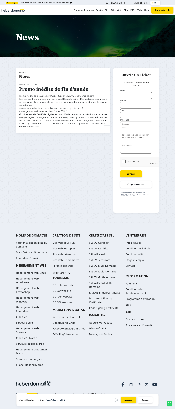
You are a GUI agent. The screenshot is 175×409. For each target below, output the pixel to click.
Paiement (131, 283)
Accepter (129, 400)
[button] (162, 10)
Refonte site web (63, 265)
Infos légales (133, 242)
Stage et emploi (141, 2)
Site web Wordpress (65, 248)
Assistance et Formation (140, 325)
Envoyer (131, 173)
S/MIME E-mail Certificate (104, 292)
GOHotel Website (63, 285)
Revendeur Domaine (28, 258)
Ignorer (145, 400)
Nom (122, 90)
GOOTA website (62, 302)
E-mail (123, 100)
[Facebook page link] (123, 384)
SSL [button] (107, 10)
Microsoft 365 (97, 328)
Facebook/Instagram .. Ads (69, 328)
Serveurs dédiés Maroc (30, 343)
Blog (128, 304)
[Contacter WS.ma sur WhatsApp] (169, 403)
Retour (22, 72)
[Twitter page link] (147, 384)
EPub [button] (139, 10)
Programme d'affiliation (140, 299)
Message (124, 119)
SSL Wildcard (97, 254)
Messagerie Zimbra (100, 334)
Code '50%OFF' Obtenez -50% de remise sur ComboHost (45, 2)
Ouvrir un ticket (135, 319)
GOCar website (62, 291)
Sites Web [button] (116, 10)
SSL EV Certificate (99, 260)
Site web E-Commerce (66, 260)
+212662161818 (117, 2)
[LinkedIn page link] (131, 384)
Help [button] (146, 10)
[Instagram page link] (139, 384)
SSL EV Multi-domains (102, 277)
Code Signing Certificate (103, 308)
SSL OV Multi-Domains (102, 271)
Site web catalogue (64, 254)
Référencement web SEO (68, 317)
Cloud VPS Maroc (26, 338)
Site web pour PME (64, 242)
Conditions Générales (139, 248)
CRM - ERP (129, 10)
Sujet (122, 110)
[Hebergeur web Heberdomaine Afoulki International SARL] (13, 10)
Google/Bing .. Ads (64, 322)
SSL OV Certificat (99, 248)
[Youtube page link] (155, 384)
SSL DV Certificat (99, 242)
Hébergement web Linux (31, 272)
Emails (99, 10)
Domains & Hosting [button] (84, 10)
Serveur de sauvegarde (30, 359)
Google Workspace (100, 322)
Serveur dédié (24, 322)
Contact (130, 265)
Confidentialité (134, 254)
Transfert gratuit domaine (32, 252)
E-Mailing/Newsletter (65, 334)
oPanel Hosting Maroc (29, 365)
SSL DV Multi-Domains (102, 265)
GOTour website (62, 296)
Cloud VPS (22, 317)
